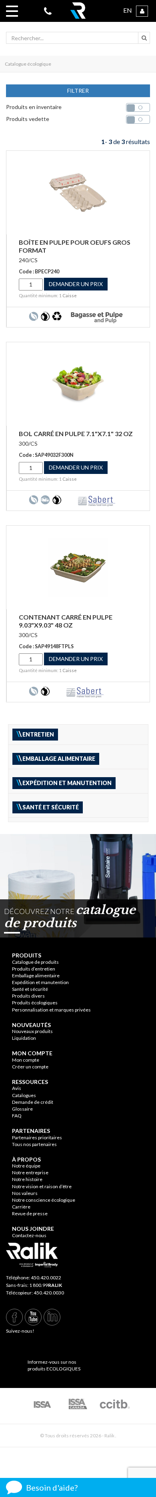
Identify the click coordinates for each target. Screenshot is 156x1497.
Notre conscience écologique (43, 1200)
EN (127, 10)
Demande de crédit (32, 1102)
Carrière (21, 1207)
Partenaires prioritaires (37, 1137)
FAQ (17, 1116)
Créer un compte (30, 1067)
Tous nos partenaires (34, 1144)
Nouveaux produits (32, 1031)
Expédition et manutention (40, 982)
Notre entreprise (30, 1172)
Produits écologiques (35, 1003)
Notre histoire (27, 1179)
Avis (16, 1088)
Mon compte (25, 1060)
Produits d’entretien (33, 969)
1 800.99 (45, 1285)
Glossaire (22, 1109)
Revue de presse (30, 1213)
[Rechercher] (144, 38)
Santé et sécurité (30, 989)
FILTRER (78, 90)
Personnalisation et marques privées (51, 1010)
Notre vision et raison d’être (42, 1186)
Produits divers (28, 996)
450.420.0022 (46, 1278)
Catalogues (24, 1095)
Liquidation (24, 1038)
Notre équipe (26, 1166)
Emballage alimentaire (36, 976)
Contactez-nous (29, 1235)
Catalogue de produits (35, 962)
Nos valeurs (25, 1193)
